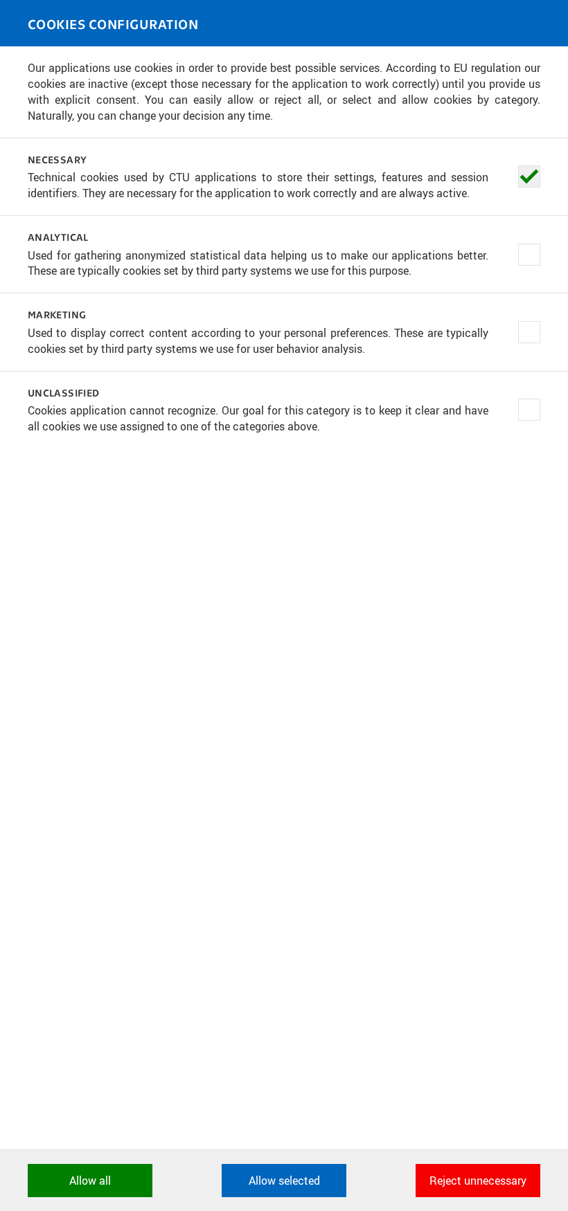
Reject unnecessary (477, 1180)
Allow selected (284, 1180)
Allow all (90, 1180)
